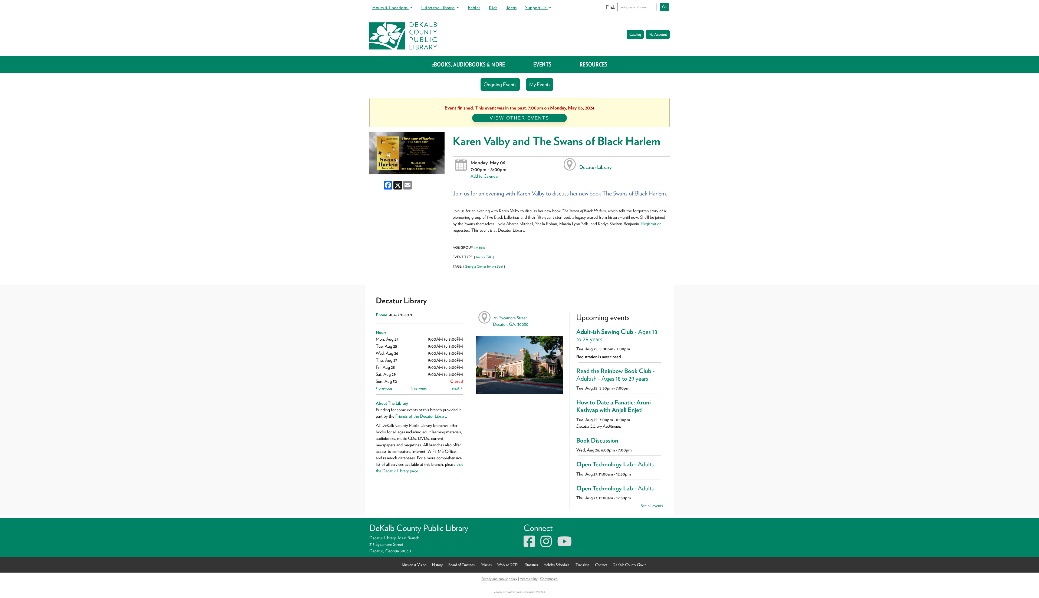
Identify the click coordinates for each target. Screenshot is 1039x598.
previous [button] (385, 388)
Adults (480, 247)
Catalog (635, 34)
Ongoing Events (500, 84)
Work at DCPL (508, 564)
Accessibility (529, 578)
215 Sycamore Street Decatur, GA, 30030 (510, 321)
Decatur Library (595, 167)
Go (664, 7)
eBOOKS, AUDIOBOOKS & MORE (468, 64)
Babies (474, 7)
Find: (610, 7)
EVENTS (542, 64)
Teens (511, 7)
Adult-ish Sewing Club (616, 335)
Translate (582, 564)
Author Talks (484, 257)
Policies (486, 564)
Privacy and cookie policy (499, 578)
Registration (651, 223)
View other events (519, 118)
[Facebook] (529, 544)
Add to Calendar (485, 176)
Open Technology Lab (615, 464)
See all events (652, 505)
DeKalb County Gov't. (629, 564)
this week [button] (419, 388)
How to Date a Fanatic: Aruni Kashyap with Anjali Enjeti (613, 406)
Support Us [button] (536, 7)
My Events (539, 84)
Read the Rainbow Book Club (615, 374)
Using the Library (438, 7)
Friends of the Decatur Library (420, 416)
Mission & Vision (414, 564)
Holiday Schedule (557, 564)
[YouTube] (564, 544)
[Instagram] (546, 544)
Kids (493, 7)
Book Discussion (597, 440)
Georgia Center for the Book (484, 266)
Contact (601, 564)
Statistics (531, 564)
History (437, 564)
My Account (658, 34)
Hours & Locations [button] (390, 7)
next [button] (456, 388)
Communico (549, 578)
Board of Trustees (461, 564)
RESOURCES (593, 64)
